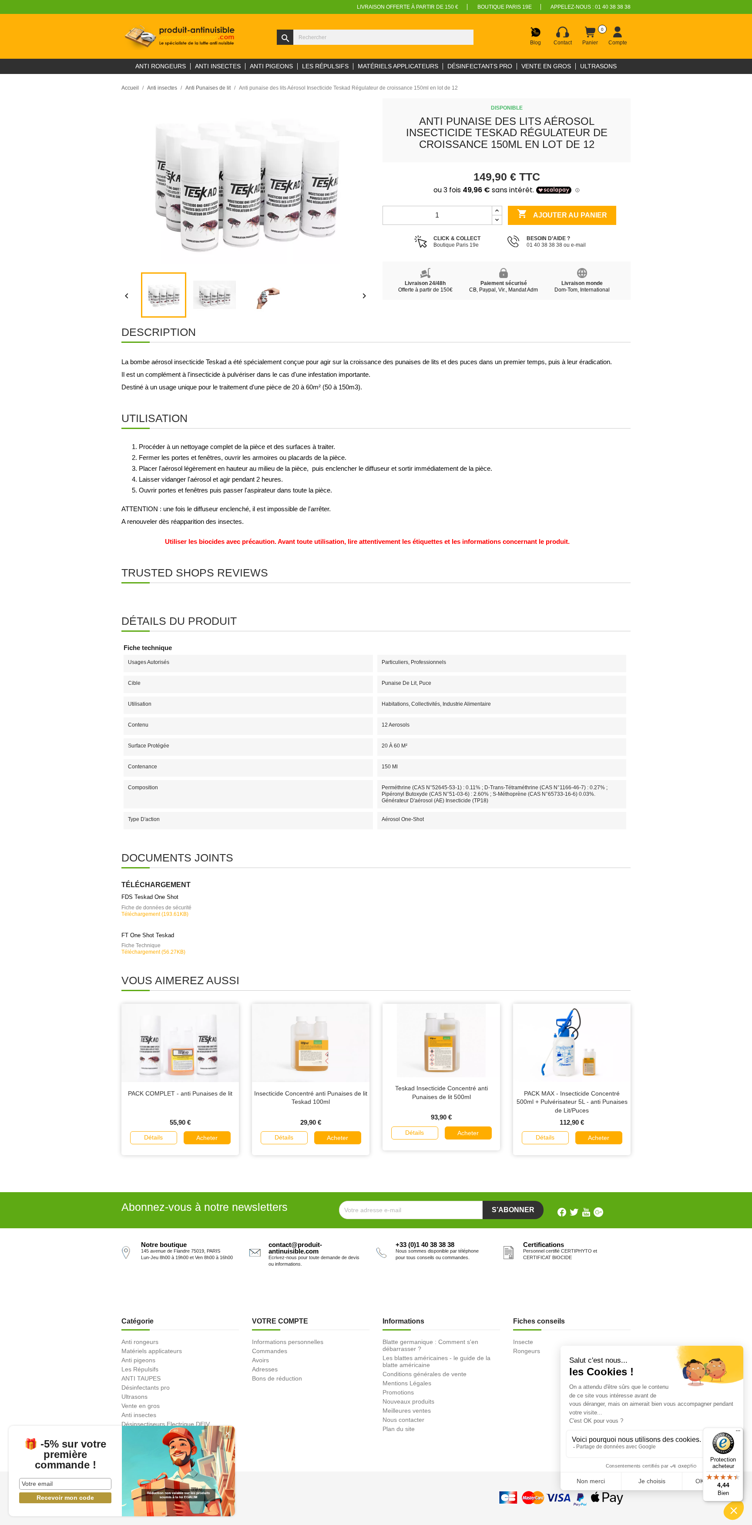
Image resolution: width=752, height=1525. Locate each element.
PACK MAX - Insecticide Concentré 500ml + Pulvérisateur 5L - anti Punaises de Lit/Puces (572, 1102)
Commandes (269, 1350)
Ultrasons (134, 1396)
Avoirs (260, 1360)
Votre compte (280, 1321)
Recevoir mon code (65, 1497)
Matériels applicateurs (151, 1350)
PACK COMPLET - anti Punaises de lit (180, 1093)
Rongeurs (526, 1350)
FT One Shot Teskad (147, 935)
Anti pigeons (138, 1360)
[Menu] (738, 1433)
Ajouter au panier (562, 213)
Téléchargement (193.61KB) (154, 914)
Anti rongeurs (139, 1341)
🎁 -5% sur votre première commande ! (65, 1454)
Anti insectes (138, 1414)
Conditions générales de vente (425, 1374)
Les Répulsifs (139, 1369)
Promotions (398, 1392)
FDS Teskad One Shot (149, 897)
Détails (153, 1137)
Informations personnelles (287, 1341)
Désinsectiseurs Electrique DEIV (165, 1424)
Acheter (207, 1137)
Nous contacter (403, 1419)
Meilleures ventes (407, 1410)
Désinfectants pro (145, 1387)
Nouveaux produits (408, 1401)
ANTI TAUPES (141, 1378)
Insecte (523, 1341)
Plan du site (399, 1428)
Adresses (265, 1369)
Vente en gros (140, 1405)
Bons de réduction (277, 1378)
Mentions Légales (407, 1383)
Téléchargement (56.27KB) (153, 952)
